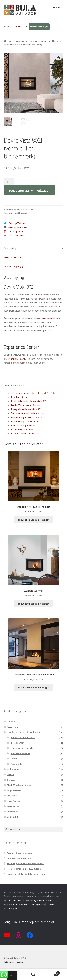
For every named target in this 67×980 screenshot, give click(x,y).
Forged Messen (14, 790)
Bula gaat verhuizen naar (19, 858)
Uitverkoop (12, 721)
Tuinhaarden (17, 763)
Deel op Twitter (17, 223)
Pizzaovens (12, 726)
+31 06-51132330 (19, 26)
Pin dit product (16, 231)
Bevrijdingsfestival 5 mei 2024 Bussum (25, 863)
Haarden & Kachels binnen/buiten (30, 41)
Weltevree (12, 795)
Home (10, 41)
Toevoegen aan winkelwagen (29, 190)
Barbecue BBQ (14, 769)
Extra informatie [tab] (13, 257)
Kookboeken (13, 806)
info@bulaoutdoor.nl (41, 900)
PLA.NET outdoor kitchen (19, 785)
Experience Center (17, 358)
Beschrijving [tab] (10, 248)
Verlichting (12, 816)
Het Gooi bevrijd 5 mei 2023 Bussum (24, 868)
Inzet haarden (54, 41)
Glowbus (11, 779)
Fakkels (10, 774)
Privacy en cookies (13, 962)
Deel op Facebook (17, 227)
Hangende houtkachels (22, 748)
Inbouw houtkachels (20, 753)
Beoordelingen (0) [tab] (13, 266)
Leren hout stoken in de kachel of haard (26, 874)
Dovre (37, 294)
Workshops (12, 811)
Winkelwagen (51, 972)
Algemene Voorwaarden (16, 904)
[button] (58, 57)
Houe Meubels (13, 801)
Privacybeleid (38, 904)
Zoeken (33, 974)
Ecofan (14, 758)
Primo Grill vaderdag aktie (19, 853)
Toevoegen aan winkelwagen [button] (33, 519)
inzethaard (47, 318)
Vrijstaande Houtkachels (23, 737)
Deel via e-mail (16, 235)
